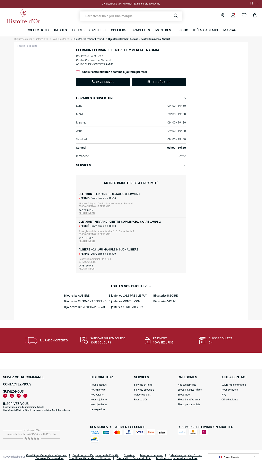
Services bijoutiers (144, 389)
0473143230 (105, 82)
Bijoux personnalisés (189, 404)
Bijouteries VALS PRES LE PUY (128, 295)
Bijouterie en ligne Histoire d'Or (31, 39)
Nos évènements (187, 384)
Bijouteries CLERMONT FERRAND (85, 301)
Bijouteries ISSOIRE (165, 295)
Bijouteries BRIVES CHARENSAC (84, 307)
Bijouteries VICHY (164, 301)
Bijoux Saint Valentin (189, 399)
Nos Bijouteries (60, 39)
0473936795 (86, 210)
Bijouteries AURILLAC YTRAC (127, 307)
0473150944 (86, 265)
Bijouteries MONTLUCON (124, 301)
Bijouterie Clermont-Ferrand (88, 39)
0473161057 (86, 238)
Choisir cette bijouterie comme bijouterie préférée (115, 72)
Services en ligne (143, 384)
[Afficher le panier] (252, 16)
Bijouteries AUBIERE (76, 295)
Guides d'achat (142, 394)
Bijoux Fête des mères (190, 389)
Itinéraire (162, 82)
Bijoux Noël (184, 394)
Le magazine (97, 409)
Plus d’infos (87, 213)
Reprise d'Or (140, 399)
